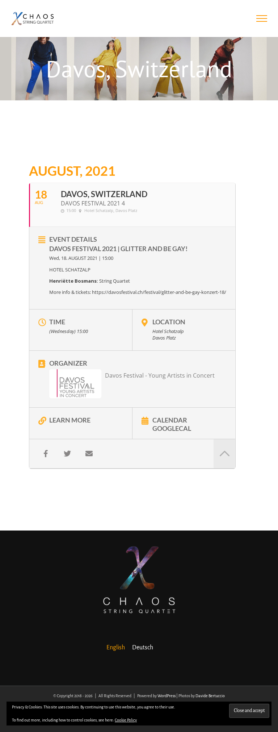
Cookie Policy (126, 720)
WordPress (166, 696)
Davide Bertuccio (210, 696)
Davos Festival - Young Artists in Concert (160, 375)
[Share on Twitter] (67, 454)
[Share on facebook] (46, 454)
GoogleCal (171, 428)
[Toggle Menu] (261, 18)
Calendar (169, 419)
